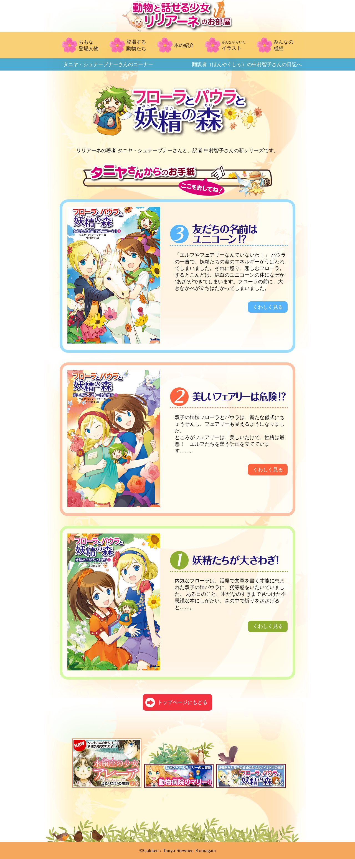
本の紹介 (184, 45)
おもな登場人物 (88, 45)
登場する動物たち (136, 45)
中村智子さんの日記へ (247, 64)
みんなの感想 (283, 45)
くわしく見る (268, 307)
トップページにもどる (182, 702)
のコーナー (108, 64)
